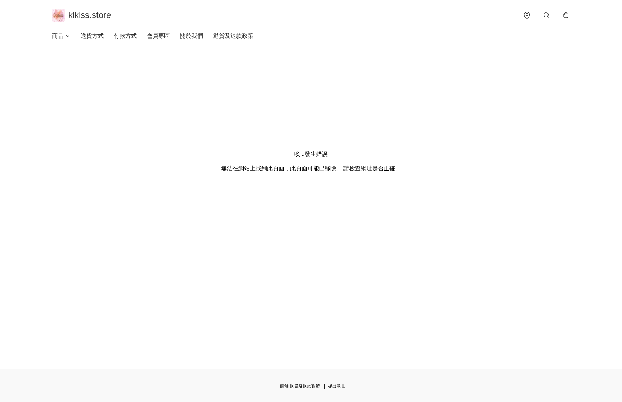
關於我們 (191, 36)
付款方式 (125, 36)
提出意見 (336, 386)
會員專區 (158, 36)
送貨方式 (92, 36)
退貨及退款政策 (233, 36)
